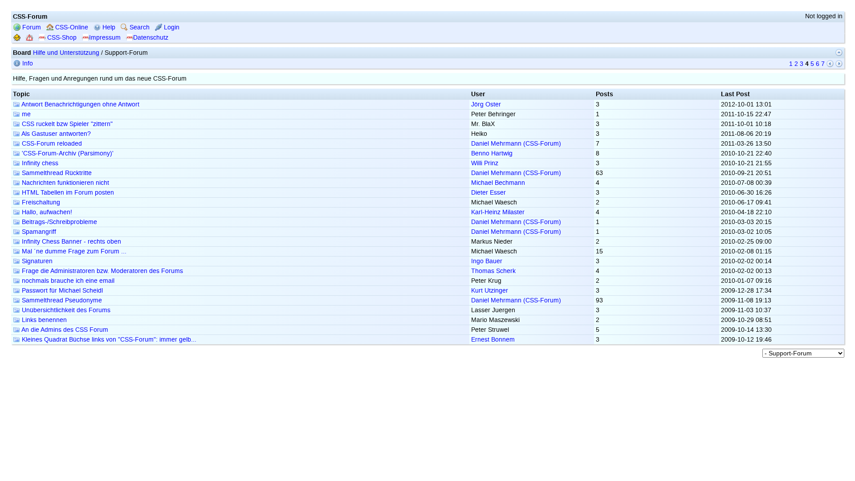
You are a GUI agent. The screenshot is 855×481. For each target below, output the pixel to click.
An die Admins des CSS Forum (64, 330)
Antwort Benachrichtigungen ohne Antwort (79, 104)
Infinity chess (39, 163)
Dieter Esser (488, 192)
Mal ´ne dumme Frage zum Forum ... (73, 251)
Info (26, 63)
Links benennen (43, 320)
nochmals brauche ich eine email (67, 281)
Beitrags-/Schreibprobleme (58, 222)
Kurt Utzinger (489, 290)
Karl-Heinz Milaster (498, 212)
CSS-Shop (61, 37)
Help (108, 27)
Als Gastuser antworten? (55, 134)
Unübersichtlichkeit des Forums (65, 310)
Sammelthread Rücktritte (56, 173)
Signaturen (36, 261)
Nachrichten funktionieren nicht (64, 183)
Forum (30, 27)
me (25, 114)
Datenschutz (150, 37)
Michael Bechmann (498, 183)
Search (139, 27)
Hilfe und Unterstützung (66, 53)
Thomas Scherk (493, 271)
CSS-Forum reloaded (51, 143)
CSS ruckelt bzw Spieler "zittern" (66, 124)
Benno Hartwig (492, 153)
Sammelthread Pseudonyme (61, 300)
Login (170, 27)
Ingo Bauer (486, 261)
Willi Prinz (484, 163)
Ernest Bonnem (493, 339)
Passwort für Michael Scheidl (61, 290)
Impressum (105, 37)
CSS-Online (70, 27)
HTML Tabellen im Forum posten (67, 192)
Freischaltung (40, 202)
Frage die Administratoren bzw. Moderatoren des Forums (101, 271)
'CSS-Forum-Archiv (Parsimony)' (67, 153)
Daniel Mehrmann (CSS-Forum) (516, 143)
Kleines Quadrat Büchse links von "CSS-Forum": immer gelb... (108, 339)
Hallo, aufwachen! (46, 212)
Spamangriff (38, 232)
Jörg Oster (486, 104)
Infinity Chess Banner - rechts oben (70, 241)
